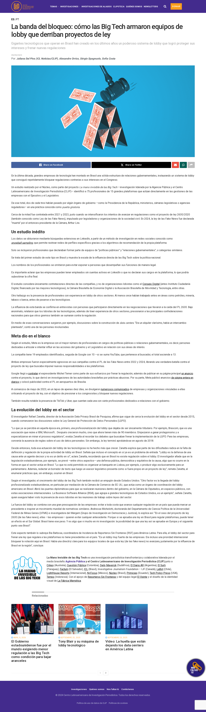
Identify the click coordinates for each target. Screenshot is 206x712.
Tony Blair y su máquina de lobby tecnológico (78, 643)
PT (17, 19)
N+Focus (92, 573)
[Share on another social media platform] (191, 165)
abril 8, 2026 (19, 637)
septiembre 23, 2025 (117, 637)
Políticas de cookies (118, 703)
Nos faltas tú (113, 689)
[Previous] (100, 673)
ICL (86, 569)
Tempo (50, 576)
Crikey (50, 565)
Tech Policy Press (160, 573)
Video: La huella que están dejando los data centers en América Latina (125, 645)
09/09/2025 (16, 55)
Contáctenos (127, 689)
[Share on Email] (175, 165)
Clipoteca (118, 6)
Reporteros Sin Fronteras (102, 576)
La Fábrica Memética (69, 580)
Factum (64, 569)
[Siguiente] (105, 673)
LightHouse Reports (58, 573)
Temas (53, 6)
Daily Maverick (108, 565)
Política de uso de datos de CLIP (92, 703)
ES (12, 19)
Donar (176, 6)
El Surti (162, 565)
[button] (196, 668)
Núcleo (113, 573)
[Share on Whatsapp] (183, 165)
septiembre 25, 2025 (70, 637)
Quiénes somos (134, 6)
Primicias (132, 573)
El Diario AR (137, 565)
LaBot (160, 569)
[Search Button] (165, 6)
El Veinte (142, 576)
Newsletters (151, 6)
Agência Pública (75, 561)
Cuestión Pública (76, 565)
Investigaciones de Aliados (96, 6)
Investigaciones (69, 6)
